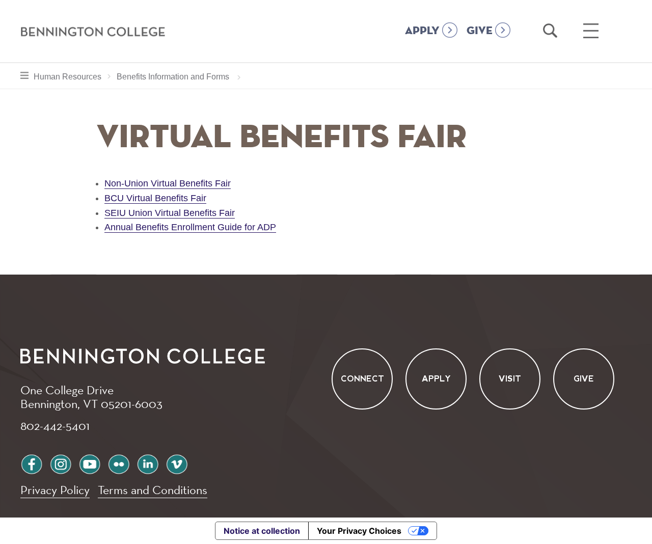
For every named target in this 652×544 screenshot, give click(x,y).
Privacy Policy (55, 490)
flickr (118, 463)
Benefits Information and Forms (173, 76)
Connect (362, 379)
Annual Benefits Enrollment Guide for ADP (190, 227)
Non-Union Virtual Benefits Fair (167, 183)
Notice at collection (262, 531)
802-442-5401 (55, 425)
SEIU (116, 213)
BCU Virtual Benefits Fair (155, 198)
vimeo (177, 463)
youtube (89, 463)
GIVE (480, 31)
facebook (31, 463)
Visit (510, 379)
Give (584, 379)
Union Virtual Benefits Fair (181, 213)
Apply (436, 379)
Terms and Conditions (152, 490)
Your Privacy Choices (359, 531)
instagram (60, 463)
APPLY (422, 31)
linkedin (148, 463)
